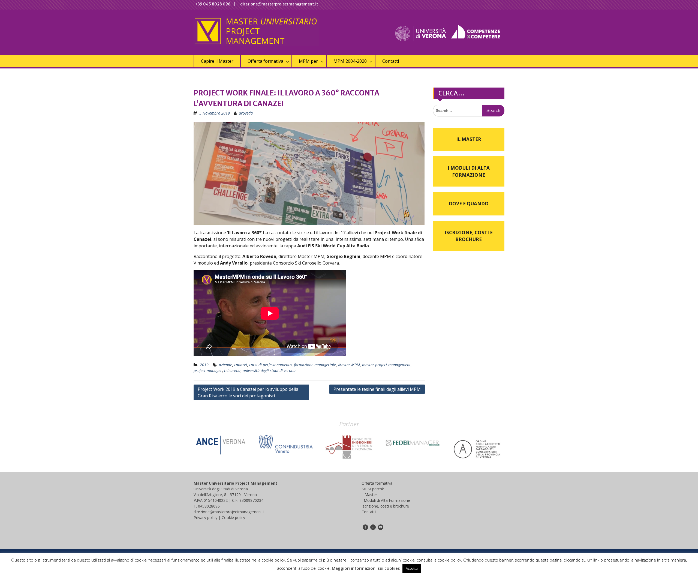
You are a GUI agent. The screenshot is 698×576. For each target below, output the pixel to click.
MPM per (308, 61)
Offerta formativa (265, 61)
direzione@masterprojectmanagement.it (279, 4)
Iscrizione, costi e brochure (469, 236)
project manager (208, 370)
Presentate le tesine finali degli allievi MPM (377, 389)
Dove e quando (469, 203)
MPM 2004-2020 (350, 61)
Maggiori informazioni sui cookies (366, 568)
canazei (240, 364)
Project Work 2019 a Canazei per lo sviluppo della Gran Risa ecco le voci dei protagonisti (248, 392)
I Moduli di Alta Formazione (469, 171)
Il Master (468, 139)
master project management (386, 364)
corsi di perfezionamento (270, 364)
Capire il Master (217, 61)
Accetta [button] (412, 568)
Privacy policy (205, 517)
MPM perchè (373, 488)
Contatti (390, 61)
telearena (232, 370)
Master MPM (349, 364)
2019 (204, 364)
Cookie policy (233, 517)
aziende (225, 364)
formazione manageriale (315, 364)
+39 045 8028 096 (212, 4)
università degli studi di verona (269, 370)
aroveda (246, 113)
